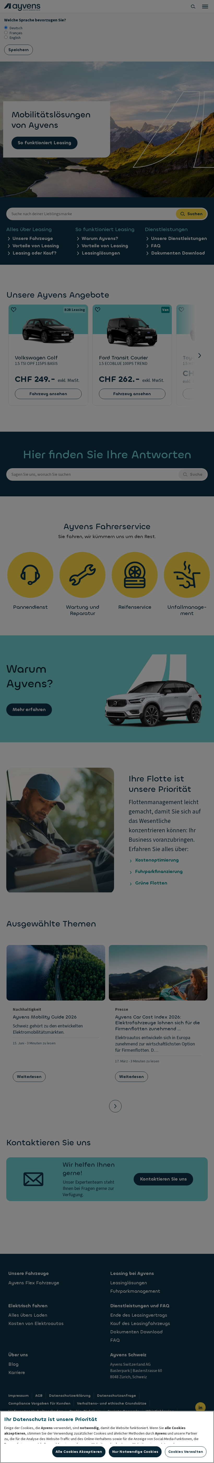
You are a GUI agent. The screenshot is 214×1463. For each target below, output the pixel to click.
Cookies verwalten (185, 1451)
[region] (107, 1437)
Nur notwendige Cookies (135, 1451)
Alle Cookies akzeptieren (79, 1451)
